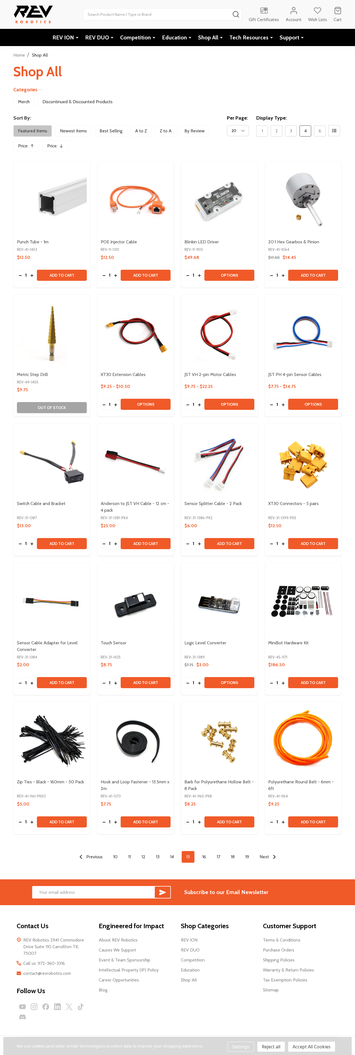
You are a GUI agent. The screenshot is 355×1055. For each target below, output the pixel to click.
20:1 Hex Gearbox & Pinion (293, 241)
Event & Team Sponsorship (124, 960)
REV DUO (97, 37)
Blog (103, 990)
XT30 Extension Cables (123, 374)
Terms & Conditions (281, 940)
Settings (240, 1047)
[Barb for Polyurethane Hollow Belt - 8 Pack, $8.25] (219, 740)
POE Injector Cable (119, 241)
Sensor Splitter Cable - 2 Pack (213, 503)
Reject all (271, 1047)
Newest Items (73, 130)
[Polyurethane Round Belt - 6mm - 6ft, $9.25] (303, 740)
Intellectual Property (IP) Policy (129, 970)
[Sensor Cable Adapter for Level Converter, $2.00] (52, 601)
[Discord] (22, 1017)
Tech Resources (248, 37)
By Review (194, 130)
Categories (25, 90)
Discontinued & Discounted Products (77, 101)
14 (172, 856)
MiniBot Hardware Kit (288, 642)
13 (157, 856)
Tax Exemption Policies (285, 980)
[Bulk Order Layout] (334, 130)
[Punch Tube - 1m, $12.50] (52, 200)
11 (129, 856)
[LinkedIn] (57, 1007)
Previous (94, 856)
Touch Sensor (113, 642)
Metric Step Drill (32, 374)
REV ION (63, 37)
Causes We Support (117, 950)
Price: (28, 147)
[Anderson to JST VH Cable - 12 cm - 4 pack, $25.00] (136, 462)
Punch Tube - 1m (33, 241)
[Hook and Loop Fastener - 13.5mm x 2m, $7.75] (136, 740)
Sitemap (271, 990)
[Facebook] (46, 1007)
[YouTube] (22, 1007)
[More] (77, 37)
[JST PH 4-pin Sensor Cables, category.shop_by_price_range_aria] (303, 333)
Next (265, 856)
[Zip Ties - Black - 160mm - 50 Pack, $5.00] (52, 740)
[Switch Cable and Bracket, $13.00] (52, 462)
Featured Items (32, 130)
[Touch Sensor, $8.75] (136, 601)
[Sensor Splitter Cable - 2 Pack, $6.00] (219, 462)
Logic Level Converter (205, 642)
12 (143, 856)
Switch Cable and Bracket (41, 503)
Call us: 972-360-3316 (44, 963)
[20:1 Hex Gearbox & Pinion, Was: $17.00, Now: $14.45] (303, 200)
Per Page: (237, 118)
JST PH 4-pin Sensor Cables (294, 374)
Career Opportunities (119, 980)
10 (115, 856)
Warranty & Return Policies (288, 970)
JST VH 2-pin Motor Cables (210, 374)
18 (233, 856)
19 (247, 856)
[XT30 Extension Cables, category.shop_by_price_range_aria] (136, 333)
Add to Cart (62, 275)
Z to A (166, 130)
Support (289, 37)
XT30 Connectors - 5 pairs (293, 503)
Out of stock (52, 407)
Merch (24, 101)
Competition (135, 37)
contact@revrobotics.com (47, 973)
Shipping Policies (279, 960)
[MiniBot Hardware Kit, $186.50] (303, 601)
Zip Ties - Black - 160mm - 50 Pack (50, 781)
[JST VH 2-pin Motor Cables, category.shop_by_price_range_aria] (219, 333)
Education (174, 37)
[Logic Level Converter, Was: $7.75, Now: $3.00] (219, 601)
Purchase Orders (278, 950)
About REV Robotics (118, 940)
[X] (69, 1007)
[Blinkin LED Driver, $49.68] (219, 200)
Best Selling (111, 130)
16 (204, 856)
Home (19, 55)
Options (229, 275)
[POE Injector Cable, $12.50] (136, 200)
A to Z (141, 130)
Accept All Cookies (312, 1047)
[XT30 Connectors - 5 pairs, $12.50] (303, 462)
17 (218, 856)
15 (188, 856)
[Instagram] (34, 1007)
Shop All (208, 37)
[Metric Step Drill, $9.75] (52, 333)
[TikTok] (81, 1007)
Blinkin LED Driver (201, 241)
